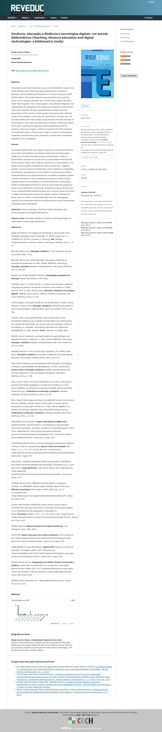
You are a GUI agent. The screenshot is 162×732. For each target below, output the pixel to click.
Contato (64, 17)
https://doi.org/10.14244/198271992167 (32, 70)
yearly (72, 623)
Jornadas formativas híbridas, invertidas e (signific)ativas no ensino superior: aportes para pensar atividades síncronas (58, 683)
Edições (25, 17)
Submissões (39, 17)
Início (13, 26)
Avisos (53, 17)
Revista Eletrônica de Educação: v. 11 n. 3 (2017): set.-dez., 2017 (83, 679)
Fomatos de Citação (90, 157)
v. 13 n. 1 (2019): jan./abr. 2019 (39, 26)
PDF (86, 106)
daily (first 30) (55, 623)
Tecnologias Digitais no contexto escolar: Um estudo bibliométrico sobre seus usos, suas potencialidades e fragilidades (64, 667)
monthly (64, 623)
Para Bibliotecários (127, 41)
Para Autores (125, 37)
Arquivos (21, 26)
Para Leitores (125, 34)
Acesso (151, 2)
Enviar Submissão (129, 75)
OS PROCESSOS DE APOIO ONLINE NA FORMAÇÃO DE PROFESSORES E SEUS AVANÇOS (62, 690)
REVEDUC (12, 17)
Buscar (149, 17)
